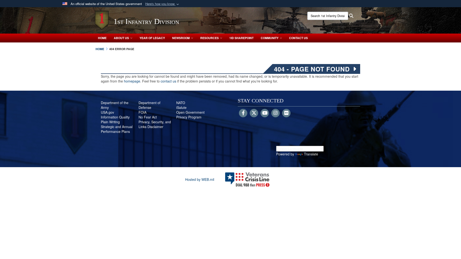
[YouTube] (265, 113)
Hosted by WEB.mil (199, 179)
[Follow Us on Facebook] (243, 113)
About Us (121, 38)
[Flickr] (286, 113)
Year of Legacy (152, 38)
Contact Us (298, 38)
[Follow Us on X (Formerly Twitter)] (254, 113)
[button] (162, 3)
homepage (132, 81)
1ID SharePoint (241, 38)
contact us (168, 81)
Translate (311, 154)
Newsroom (181, 38)
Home (102, 38)
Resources (209, 38)
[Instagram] (275, 113)
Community (270, 38)
